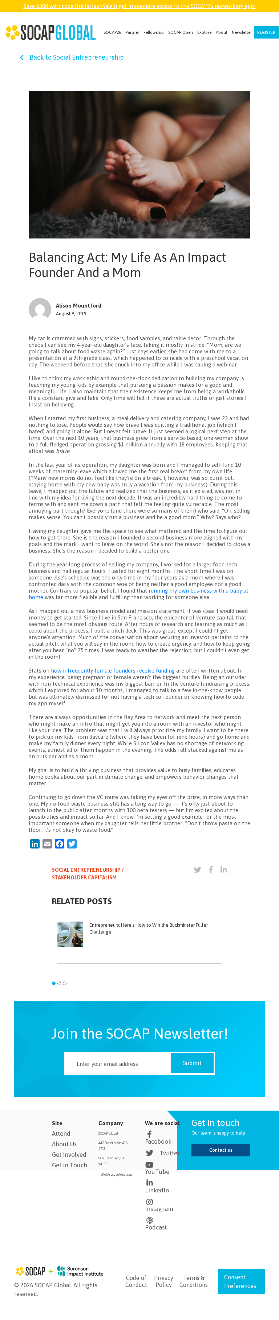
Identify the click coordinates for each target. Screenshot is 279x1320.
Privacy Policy (163, 1281)
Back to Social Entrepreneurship (76, 57)
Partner (132, 32)
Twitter (169, 1153)
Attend (61, 1133)
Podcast (156, 1227)
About (221, 32)
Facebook (158, 1141)
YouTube (157, 1171)
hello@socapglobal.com (115, 1174)
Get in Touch (69, 1165)
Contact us (220, 1150)
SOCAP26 (112, 32)
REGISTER (266, 32)
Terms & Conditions (193, 1281)
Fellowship (153, 32)
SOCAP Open (180, 32)
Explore (204, 32)
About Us (64, 1144)
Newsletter (242, 32)
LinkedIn (157, 1190)
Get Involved (69, 1154)
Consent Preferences (240, 1281)
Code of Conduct (136, 1281)
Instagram (159, 1208)
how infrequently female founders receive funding (113, 670)
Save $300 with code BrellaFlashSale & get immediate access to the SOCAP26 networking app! (140, 6)
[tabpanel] (139, 946)
